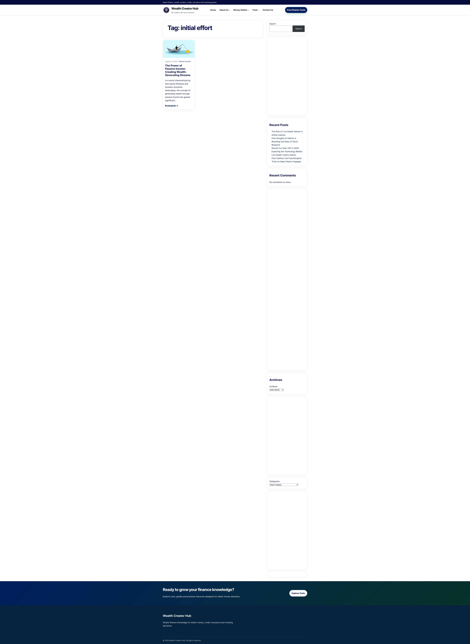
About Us (223, 10)
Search (272, 24)
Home (213, 10)
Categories (274, 481)
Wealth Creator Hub (184, 8)
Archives (273, 386)
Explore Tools (298, 593)
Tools (255, 10)
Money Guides (240, 10)
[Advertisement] (287, 76)
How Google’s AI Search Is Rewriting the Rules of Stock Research (285, 141)
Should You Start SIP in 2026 (285, 148)
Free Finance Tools (296, 10)
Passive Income (185, 61)
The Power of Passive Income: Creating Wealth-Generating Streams (177, 70)
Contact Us (268, 10)
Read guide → (171, 105)
